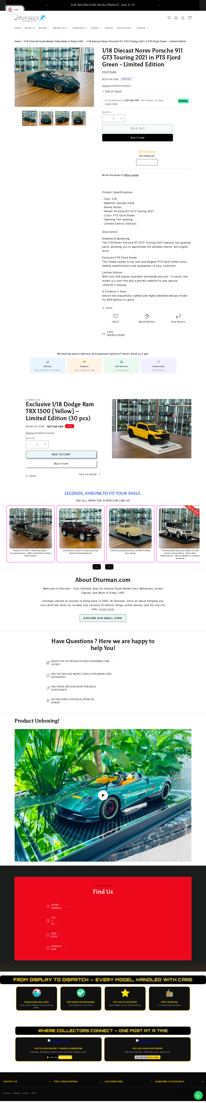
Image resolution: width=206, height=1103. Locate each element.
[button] (44, 27)
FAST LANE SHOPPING (77, 1081)
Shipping (106, 86)
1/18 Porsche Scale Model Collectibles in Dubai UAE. (54, 41)
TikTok (33, 1093)
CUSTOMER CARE (128, 1081)
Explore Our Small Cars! (103, 618)
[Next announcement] (158, 5)
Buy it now (138, 137)
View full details (88, 474)
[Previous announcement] (47, 5)
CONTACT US (27, 1081)
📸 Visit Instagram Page (147, 1057)
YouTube (25, 1093)
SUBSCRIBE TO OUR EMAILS (179, 1081)
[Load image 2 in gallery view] (46, 118)
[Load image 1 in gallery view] (29, 118)
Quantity (106, 112)
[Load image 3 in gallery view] (62, 118)
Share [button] (109, 308)
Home (17, 41)
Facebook (7, 1093)
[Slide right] (90, 118)
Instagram (16, 1093)
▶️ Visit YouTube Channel (58, 1057)
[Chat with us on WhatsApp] (198, 1095)
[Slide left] (18, 118)
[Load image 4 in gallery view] (78, 118)
